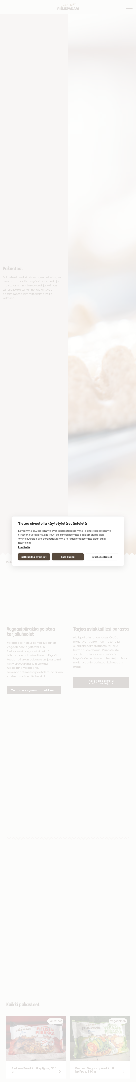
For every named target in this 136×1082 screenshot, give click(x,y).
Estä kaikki (68, 556)
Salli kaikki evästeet (34, 556)
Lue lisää (24, 547)
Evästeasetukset (102, 556)
